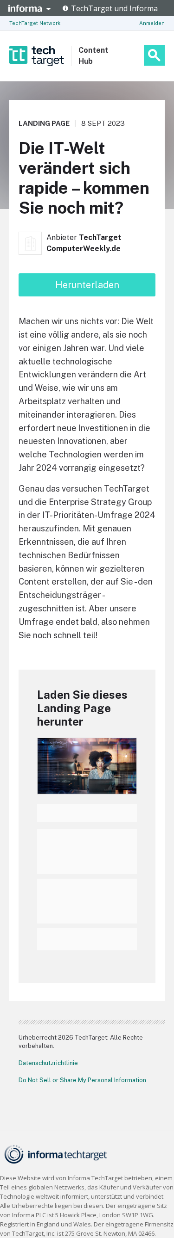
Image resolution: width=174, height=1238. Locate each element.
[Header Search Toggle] (154, 55)
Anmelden (152, 23)
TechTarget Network (34, 23)
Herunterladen (87, 284)
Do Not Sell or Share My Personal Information (82, 1080)
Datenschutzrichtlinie (48, 1062)
